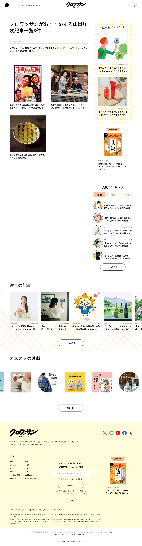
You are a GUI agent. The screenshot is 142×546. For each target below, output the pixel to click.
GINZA (59, 532)
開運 (11, 471)
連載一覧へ (71, 408)
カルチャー (29, 468)
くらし (27, 465)
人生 (26, 471)
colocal (84, 532)
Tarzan (79, 532)
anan (30, 532)
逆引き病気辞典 (30, 478)
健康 (11, 461)
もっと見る (113, 267)
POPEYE (43, 532)
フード (12, 468)
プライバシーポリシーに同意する (72, 479)
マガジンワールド (64, 534)
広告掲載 (73, 534)
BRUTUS (36, 532)
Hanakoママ (92, 532)
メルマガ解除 (71, 501)
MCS (56, 534)
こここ (110, 532)
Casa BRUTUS (51, 532)
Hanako (65, 532)
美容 (26, 461)
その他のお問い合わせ (59, 510)
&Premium (72, 532)
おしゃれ (13, 465)
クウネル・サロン (102, 532)
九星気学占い (29, 475)
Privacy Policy (81, 534)
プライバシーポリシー (78, 491)
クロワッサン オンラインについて (20, 510)
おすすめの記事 (15, 475)
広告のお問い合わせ (45, 510)
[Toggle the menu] (7, 5)
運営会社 (34, 510)
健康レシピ (13, 478)
